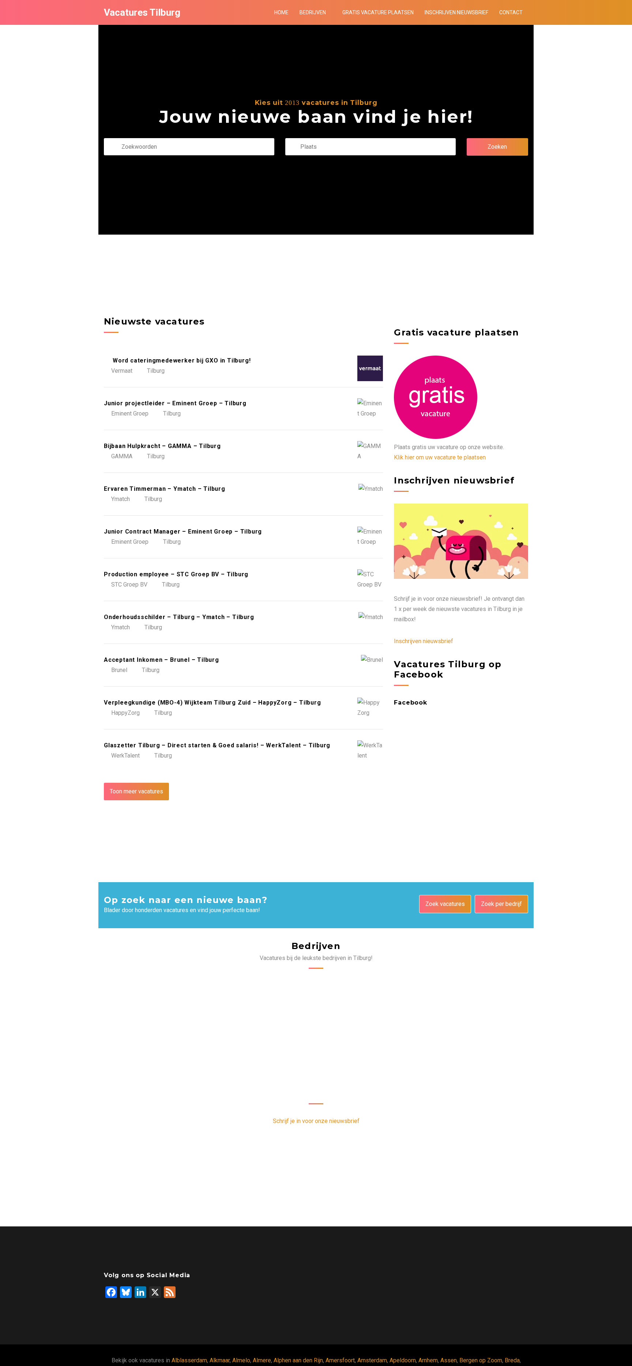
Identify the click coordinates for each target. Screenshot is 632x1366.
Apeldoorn (403, 1360)
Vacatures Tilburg (142, 12)
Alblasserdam (189, 1360)
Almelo (241, 1360)
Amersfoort (340, 1360)
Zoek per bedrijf (501, 903)
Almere (262, 1360)
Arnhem (428, 1360)
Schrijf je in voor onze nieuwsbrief (316, 1121)
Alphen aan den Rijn (298, 1360)
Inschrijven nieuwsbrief (456, 12)
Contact (511, 12)
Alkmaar (220, 1360)
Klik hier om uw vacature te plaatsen (440, 457)
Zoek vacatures (445, 903)
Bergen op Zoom (480, 1360)
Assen (448, 1360)
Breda (512, 1360)
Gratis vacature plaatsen (378, 12)
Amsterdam (372, 1360)
